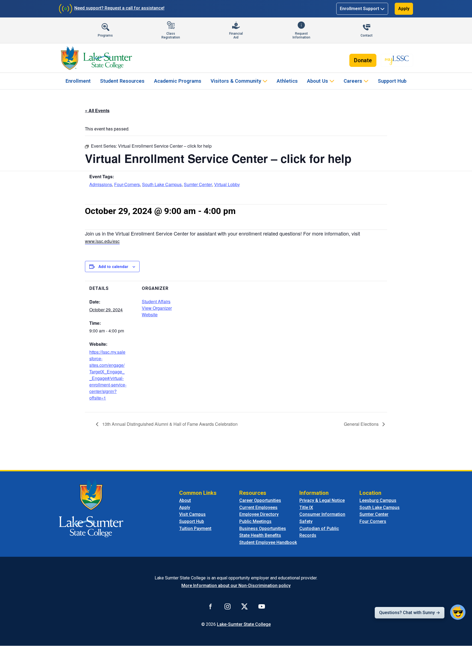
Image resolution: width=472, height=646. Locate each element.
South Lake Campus (162, 184)
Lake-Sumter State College (244, 624)
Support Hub (392, 81)
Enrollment (78, 81)
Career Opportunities (260, 500)
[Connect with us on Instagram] (227, 606)
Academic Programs (177, 81)
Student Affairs (156, 301)
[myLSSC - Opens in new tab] (397, 60)
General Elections (362, 424)
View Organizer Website (157, 311)
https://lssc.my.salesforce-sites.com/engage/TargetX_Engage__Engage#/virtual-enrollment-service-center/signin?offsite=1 (107, 375)
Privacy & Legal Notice (322, 500)
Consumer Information (322, 514)
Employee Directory (259, 514)
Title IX (306, 507)
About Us (317, 81)
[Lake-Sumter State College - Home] (96, 58)
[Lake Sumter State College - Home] (91, 507)
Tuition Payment (195, 528)
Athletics (287, 81)
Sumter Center (198, 184)
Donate (363, 60)
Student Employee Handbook (268, 542)
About (185, 500)
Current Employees (258, 507)
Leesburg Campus (377, 500)
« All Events (97, 110)
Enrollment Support (359, 8)
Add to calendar (113, 266)
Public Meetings (255, 521)
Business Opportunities (262, 528)
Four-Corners (127, 184)
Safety (305, 521)
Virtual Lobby (227, 184)
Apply (403, 8)
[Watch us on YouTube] (261, 606)
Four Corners (372, 521)
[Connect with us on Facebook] (210, 606)
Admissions (100, 184)
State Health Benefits (260, 535)
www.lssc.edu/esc (102, 241)
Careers (353, 81)
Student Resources (122, 81)
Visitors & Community (236, 81)
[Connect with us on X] (244, 606)
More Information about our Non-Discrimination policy (236, 585)
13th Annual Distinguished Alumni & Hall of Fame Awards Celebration (169, 424)
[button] (457, 612)
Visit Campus (192, 514)
